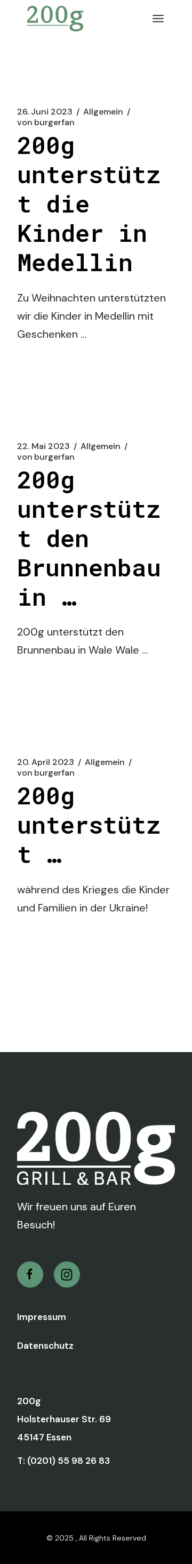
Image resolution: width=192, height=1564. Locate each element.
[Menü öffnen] (158, 18)
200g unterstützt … (89, 824)
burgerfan (46, 122)
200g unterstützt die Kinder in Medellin (89, 203)
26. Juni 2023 (45, 112)
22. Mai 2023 (43, 446)
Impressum (41, 1317)
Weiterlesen (60, 375)
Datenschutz (45, 1345)
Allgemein (103, 112)
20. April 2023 (45, 762)
